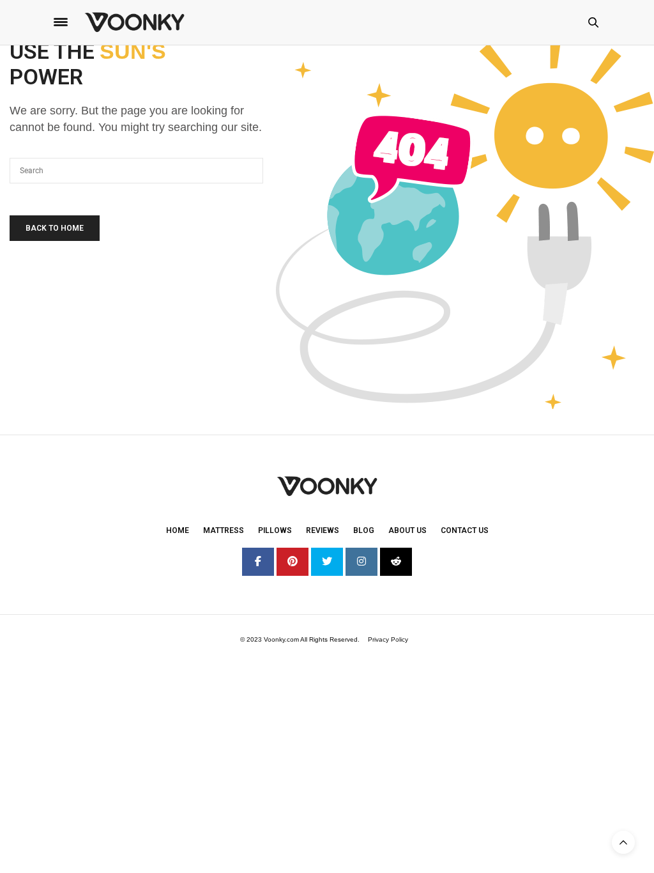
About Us (407, 530)
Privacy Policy (388, 639)
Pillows (275, 530)
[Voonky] (134, 22)
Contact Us (465, 530)
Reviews (322, 530)
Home (177, 530)
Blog (363, 530)
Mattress (223, 530)
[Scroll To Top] (623, 842)
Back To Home (55, 228)
